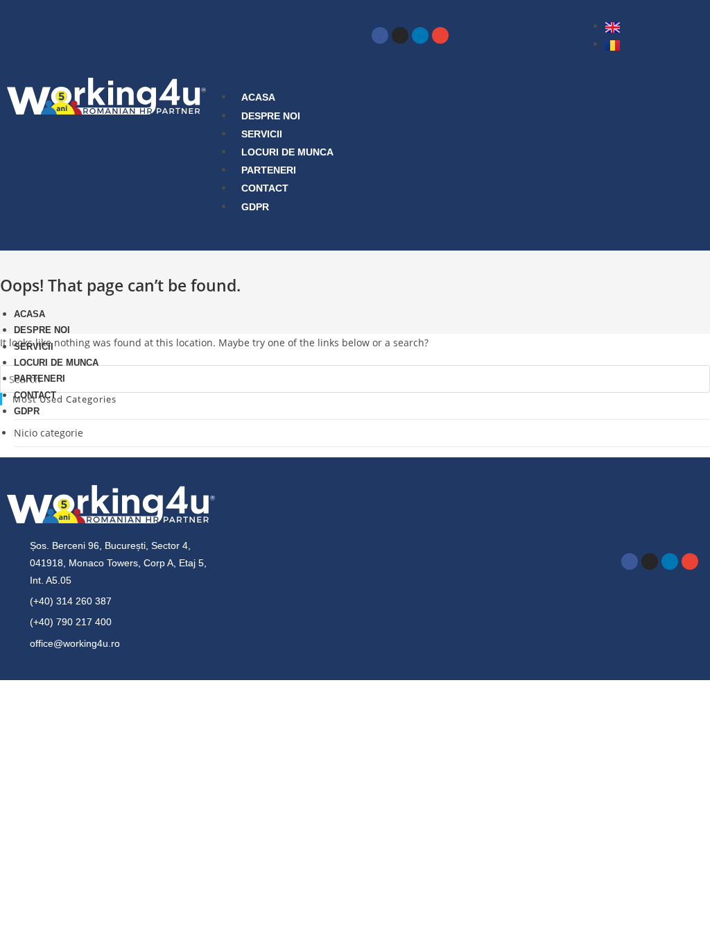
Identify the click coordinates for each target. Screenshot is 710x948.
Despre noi (270, 115)
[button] (418, 235)
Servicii (261, 133)
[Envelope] (440, 35)
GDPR (255, 206)
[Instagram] (400, 35)
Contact (264, 188)
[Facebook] (380, 35)
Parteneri (268, 170)
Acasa (258, 97)
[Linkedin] (420, 35)
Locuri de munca (287, 152)
